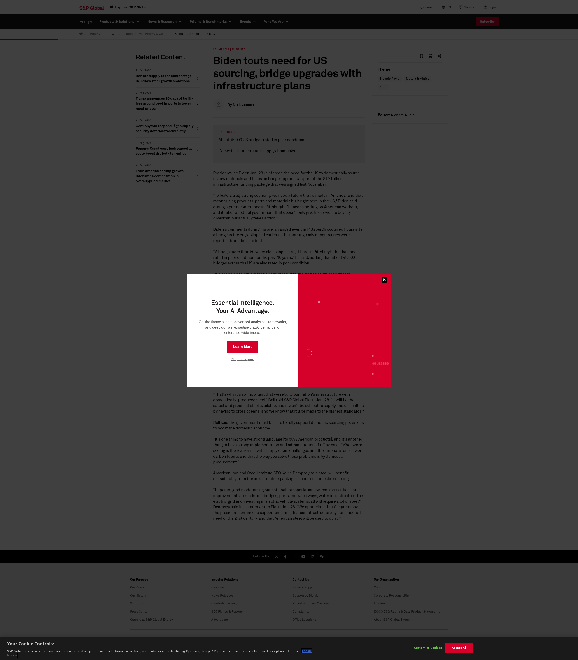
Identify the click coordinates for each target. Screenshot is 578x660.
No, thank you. (242, 359)
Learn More (242, 347)
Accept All (459, 648)
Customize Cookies (428, 648)
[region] (289, 648)
